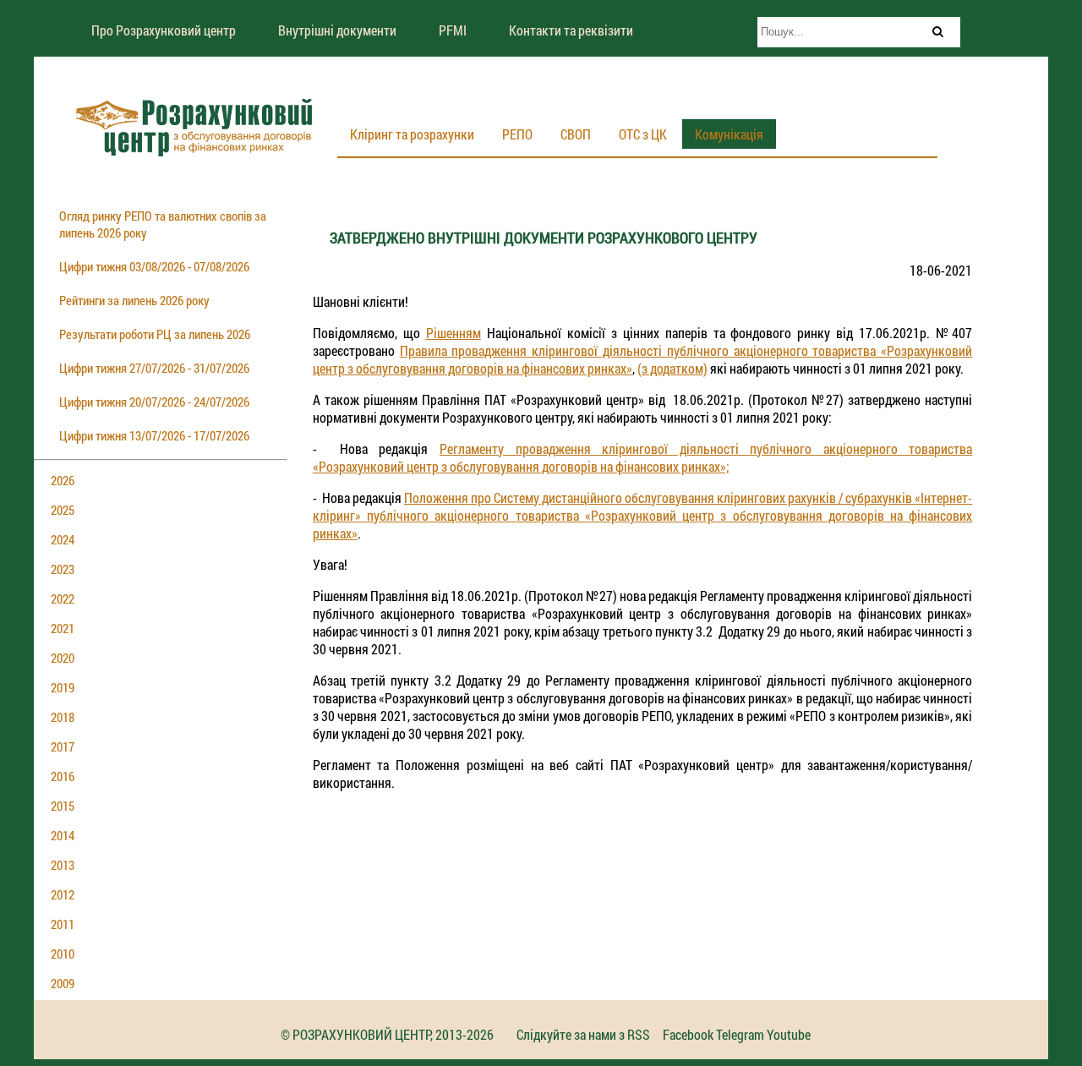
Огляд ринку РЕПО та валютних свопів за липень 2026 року (162, 224)
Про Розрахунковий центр (163, 30)
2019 (62, 687)
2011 (62, 924)
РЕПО (517, 134)
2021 (62, 628)
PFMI (453, 30)
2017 (62, 746)
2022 (62, 598)
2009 (62, 983)
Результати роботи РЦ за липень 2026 (154, 333)
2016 (62, 776)
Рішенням (453, 333)
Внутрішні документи (337, 30)
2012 (62, 894)
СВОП (575, 134)
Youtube (789, 1034)
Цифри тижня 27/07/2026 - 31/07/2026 (154, 367)
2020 (62, 657)
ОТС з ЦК (643, 134)
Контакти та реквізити (571, 30)
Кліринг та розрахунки (412, 134)
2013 (62, 864)
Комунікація (729, 134)
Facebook (688, 1034)
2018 (62, 716)
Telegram (740, 1034)
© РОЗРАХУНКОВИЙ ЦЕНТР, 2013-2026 (387, 1034)
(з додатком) (672, 368)
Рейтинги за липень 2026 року (134, 300)
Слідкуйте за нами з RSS (583, 1034)
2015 (62, 805)
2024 (62, 539)
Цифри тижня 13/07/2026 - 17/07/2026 (154, 435)
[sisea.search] (937, 31)
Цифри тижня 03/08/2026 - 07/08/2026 (154, 266)
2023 (62, 568)
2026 (62, 480)
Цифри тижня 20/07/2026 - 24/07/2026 (154, 401)
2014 (62, 835)
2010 (62, 953)
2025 (62, 509)
